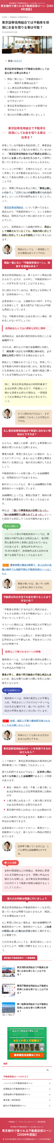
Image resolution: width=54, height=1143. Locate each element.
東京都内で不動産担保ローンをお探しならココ (27, 1127)
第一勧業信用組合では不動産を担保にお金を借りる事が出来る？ (32, 1007)
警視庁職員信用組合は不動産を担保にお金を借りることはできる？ (32, 989)
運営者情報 (41, 1122)
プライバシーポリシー (26, 1122)
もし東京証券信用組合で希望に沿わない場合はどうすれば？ (27, 89)
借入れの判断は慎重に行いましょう (26, 114)
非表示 (17, 60)
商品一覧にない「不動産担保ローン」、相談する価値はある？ (25, 81)
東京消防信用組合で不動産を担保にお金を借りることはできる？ (32, 971)
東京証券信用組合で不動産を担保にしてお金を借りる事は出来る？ (27, 70)
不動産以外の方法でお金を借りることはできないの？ (27, 98)
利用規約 (12, 1122)
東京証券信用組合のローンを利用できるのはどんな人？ (27, 107)
